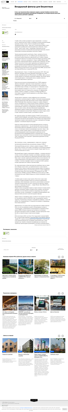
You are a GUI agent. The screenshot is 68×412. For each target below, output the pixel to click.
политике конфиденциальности (26, 407)
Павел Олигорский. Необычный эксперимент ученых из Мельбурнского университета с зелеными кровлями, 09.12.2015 (5, 72)
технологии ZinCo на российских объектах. (40, 217)
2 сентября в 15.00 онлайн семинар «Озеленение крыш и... (57, 277)
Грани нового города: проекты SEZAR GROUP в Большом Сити (41, 356)
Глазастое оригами (7, 354)
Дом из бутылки (54, 312)
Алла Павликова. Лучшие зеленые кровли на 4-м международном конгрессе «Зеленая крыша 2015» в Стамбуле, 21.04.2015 (6, 104)
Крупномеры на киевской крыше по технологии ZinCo (41, 276)
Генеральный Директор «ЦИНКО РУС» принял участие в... (24, 277)
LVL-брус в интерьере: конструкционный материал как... (9, 313)
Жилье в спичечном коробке (23, 355)
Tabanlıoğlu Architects (5, 46)
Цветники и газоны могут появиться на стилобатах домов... (9, 277)
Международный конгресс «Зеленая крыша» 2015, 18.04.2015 (5, 111)
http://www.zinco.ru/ (18, 31)
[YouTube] (15, 34)
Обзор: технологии (6, 272)
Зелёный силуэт (54, 354)
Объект (4, 351)
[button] (59, 257)
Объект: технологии (38, 272)
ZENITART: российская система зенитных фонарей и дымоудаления (25, 313)
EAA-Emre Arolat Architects (6, 27)
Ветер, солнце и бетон (40, 312)
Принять (65, 409)
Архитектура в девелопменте (40, 351)
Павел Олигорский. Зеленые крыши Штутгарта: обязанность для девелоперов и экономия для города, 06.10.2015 (6, 86)
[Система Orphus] (4, 404)
